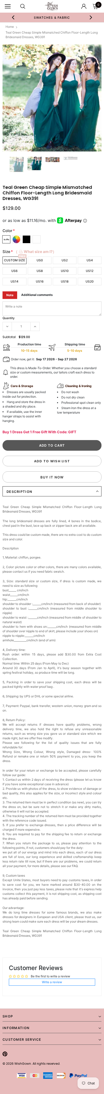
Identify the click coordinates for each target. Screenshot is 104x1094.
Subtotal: (9, 337)
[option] (52, 17)
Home (10, 27)
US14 (14, 281)
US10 (65, 271)
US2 (65, 260)
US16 (40, 281)
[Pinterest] (5, 1054)
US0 (40, 260)
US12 (89, 271)
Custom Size (14, 260)
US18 (65, 281)
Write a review (52, 982)
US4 (90, 260)
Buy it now (52, 477)
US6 (14, 271)
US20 (90, 281)
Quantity (9, 318)
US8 (40, 271)
